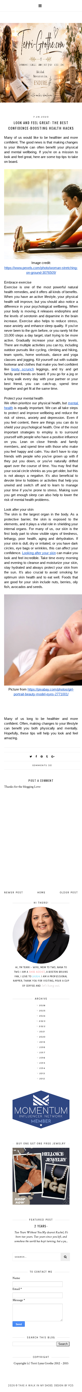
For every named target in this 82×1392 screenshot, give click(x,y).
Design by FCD (63, 1385)
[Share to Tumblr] (47, 756)
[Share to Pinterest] (42, 756)
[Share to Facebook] (36, 756)
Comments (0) (42, 765)
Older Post (69, 892)
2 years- (41, 1226)
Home (41, 892)
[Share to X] (31, 756)
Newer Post (13, 892)
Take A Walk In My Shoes (35, 1385)
